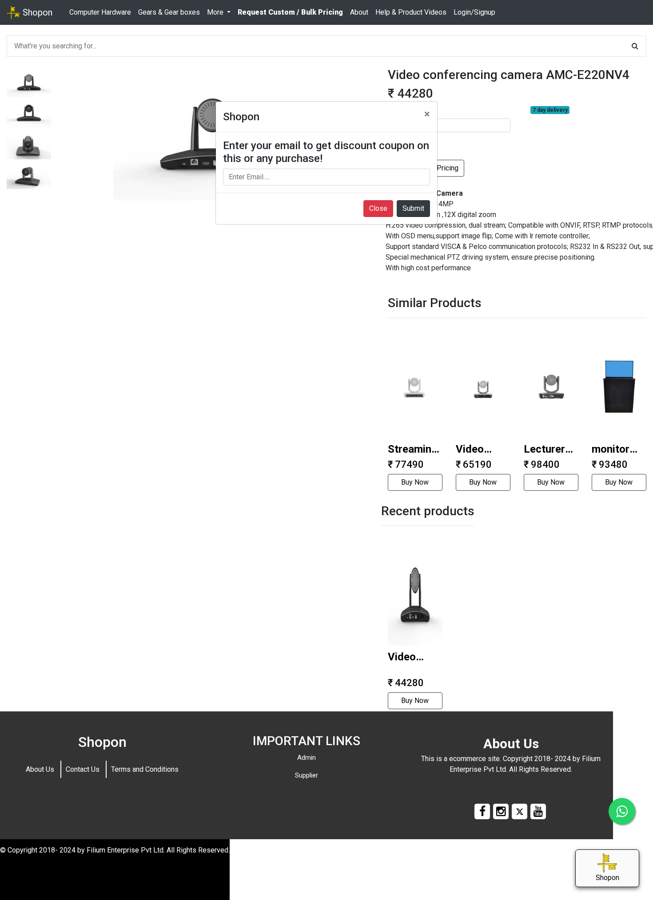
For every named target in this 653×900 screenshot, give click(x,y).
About (359, 12)
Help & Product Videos (410, 12)
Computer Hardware (100, 12)
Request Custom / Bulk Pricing (290, 12)
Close (378, 208)
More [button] (216, 12)
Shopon (36, 12)
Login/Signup (474, 12)
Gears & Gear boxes (169, 12)
